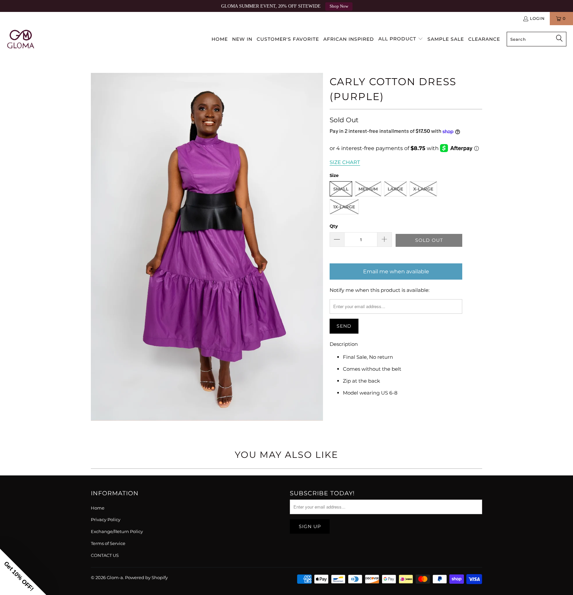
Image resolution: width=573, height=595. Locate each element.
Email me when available (396, 271)
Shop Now (339, 6)
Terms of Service (108, 543)
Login (537, 18)
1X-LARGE (344, 206)
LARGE (395, 188)
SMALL (341, 188)
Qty (334, 226)
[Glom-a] (21, 39)
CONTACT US (105, 555)
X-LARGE (423, 188)
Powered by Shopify (146, 577)
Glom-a (115, 577)
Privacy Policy (105, 519)
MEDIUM (368, 188)
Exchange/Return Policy (117, 531)
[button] (400, 39)
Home (97, 508)
